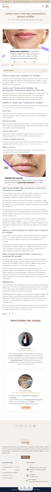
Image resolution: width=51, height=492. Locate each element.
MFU (4, 469)
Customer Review (7, 475)
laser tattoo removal (26, 221)
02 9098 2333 (7, 1)
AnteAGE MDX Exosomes (9, 472)
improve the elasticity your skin (32, 144)
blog (14, 19)
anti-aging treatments (8, 107)
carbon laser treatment (20, 82)
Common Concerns (8, 477)
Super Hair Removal (8, 467)
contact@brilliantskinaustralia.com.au (23, 1)
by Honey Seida (7, 65)
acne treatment (42, 221)
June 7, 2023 (15, 65)
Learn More (25, 407)
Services (17, 469)
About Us (25, 457)
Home (9, 19)
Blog (16, 472)
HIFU (34, 221)
